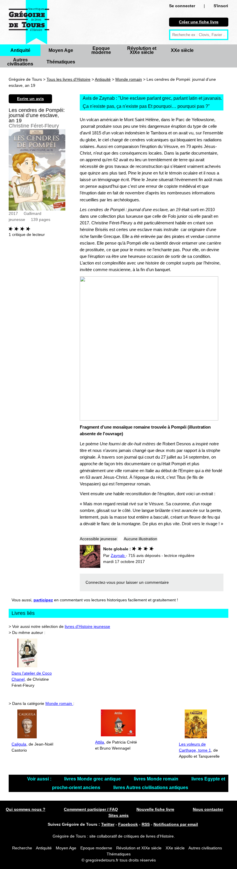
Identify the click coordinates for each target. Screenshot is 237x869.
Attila (99, 742)
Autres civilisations (20, 61)
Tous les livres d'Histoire (68, 79)
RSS (146, 824)
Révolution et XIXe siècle (141, 50)
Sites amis (118, 815)
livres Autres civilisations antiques (150, 787)
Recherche (22, 848)
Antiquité (20, 50)
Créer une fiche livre (199, 22)
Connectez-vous (100, 582)
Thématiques (61, 61)
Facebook (128, 824)
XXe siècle (182, 50)
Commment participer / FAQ (91, 809)
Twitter (107, 824)
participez (43, 600)
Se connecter (182, 5)
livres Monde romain (156, 778)
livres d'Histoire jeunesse (87, 626)
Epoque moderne (101, 50)
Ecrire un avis (30, 98)
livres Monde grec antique (93, 778)
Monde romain (128, 79)
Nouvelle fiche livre (155, 809)
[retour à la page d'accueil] (29, 22)
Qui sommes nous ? (25, 809)
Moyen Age (61, 50)
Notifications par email (175, 824)
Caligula (19, 744)
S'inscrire (223, 5)
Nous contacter (208, 809)
